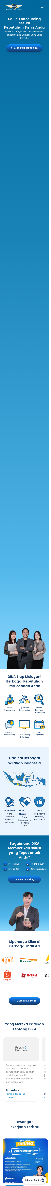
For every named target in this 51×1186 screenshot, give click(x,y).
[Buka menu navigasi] (42, 6)
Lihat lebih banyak (26, 1000)
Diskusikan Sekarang (24, 48)
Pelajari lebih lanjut (26, 879)
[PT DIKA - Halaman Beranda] (14, 6)
